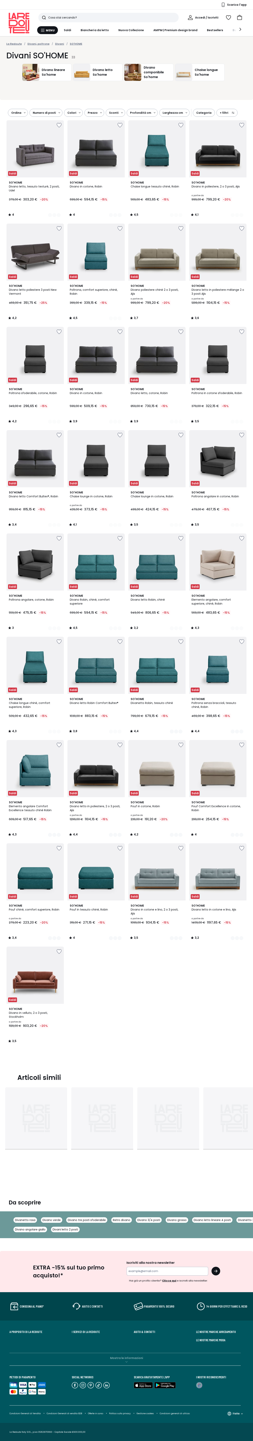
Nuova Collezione (131, 30)
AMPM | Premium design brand (175, 30)
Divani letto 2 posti (65, 1229)
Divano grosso (177, 1220)
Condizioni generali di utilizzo (175, 1413)
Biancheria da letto (95, 30)
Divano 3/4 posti (148, 1220)
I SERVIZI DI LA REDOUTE (86, 1332)
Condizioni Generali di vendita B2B (64, 1413)
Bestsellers (215, 30)
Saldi (67, 30)
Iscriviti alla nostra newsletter (150, 1262)
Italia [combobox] (236, 1413)
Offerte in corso (95, 1413)
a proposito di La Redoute (25, 1332)
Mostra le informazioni (126, 1358)
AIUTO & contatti (144, 1332)
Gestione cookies (145, 1413)
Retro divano (121, 1220)
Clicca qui (169, 1281)
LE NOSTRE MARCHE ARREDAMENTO (216, 1332)
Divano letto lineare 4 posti (212, 1220)
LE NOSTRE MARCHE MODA (210, 1340)
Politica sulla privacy (120, 1413)
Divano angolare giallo (30, 1229)
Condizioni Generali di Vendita (25, 1413)
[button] (239, 17)
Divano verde (51, 1220)
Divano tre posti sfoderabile (87, 1220)
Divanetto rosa (25, 1220)
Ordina (16, 113)
